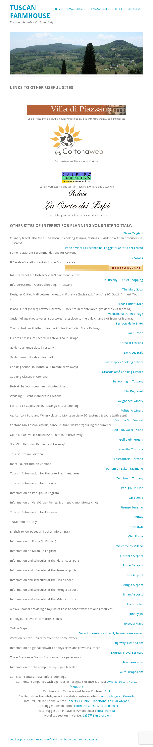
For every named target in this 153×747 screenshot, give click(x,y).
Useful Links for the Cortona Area (64, 739)
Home (58, 9)
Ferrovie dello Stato (129, 323)
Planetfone (98, 701)
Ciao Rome (135, 536)
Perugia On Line (132, 488)
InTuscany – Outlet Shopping (123, 280)
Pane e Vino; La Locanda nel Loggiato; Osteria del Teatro (104, 248)
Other (118, 9)
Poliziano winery (132, 410)
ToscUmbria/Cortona (128, 459)
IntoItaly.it (135, 527)
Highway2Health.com (128, 643)
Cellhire (84, 701)
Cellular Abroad (118, 701)
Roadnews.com (133, 662)
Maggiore (76, 686)
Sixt (107, 691)
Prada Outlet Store (130, 304)
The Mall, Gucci (132, 289)
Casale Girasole (76, 9)
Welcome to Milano (129, 546)
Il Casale (137, 257)
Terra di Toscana (131, 343)
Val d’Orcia (135, 498)
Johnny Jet (136, 614)
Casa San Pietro (100, 9)
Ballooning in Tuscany (128, 381)
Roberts (72, 701)
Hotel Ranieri (109, 706)
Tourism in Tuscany (129, 478)
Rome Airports (133, 565)
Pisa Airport (135, 575)
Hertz (132, 681)
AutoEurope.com (131, 672)
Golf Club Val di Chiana (127, 430)
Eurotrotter (135, 604)
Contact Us (134, 9)
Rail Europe (135, 333)
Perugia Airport (132, 585)
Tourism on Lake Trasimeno (123, 468)
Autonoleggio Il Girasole (117, 696)
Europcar (120, 681)
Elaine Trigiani (133, 233)
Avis (110, 681)
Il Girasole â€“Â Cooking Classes (121, 372)
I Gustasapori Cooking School (123, 362)
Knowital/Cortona (131, 449)
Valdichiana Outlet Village (125, 314)
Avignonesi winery (130, 401)
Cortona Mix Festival (129, 420)
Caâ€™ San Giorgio (95, 715)
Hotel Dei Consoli (86, 706)
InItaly (138, 517)
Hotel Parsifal (106, 711)
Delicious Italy (133, 352)
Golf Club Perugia (131, 439)
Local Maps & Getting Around (27, 739)
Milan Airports (133, 594)
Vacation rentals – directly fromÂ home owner (111, 633)
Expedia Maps (133, 623)
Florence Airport (131, 556)
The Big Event (133, 391)
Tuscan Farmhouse (30, 12)
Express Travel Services (127, 652)
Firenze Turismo (132, 507)
